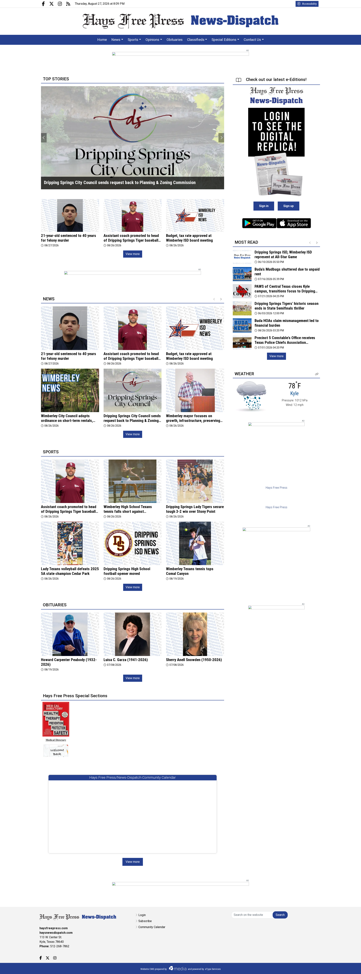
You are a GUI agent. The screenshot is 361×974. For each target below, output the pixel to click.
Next (221, 137)
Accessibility (309, 3)
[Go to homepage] (180, 21)
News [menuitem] (115, 39)
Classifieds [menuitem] (195, 39)
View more (133, 254)
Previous (44, 137)
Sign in (263, 206)
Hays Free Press (276, 487)
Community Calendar (151, 927)
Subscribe (145, 921)
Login (142, 915)
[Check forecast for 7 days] (251, 396)
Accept (348, 967)
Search (280, 915)
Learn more (329, 967)
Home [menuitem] (102, 39)
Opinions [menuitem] (152, 39)
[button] (316, 374)
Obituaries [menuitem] (175, 39)
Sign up (288, 206)
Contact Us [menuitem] (252, 39)
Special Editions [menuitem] (224, 39)
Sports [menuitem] (133, 39)
